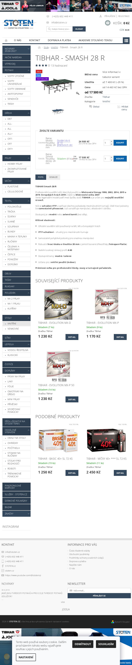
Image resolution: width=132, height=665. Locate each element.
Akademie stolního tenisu (96, 40)
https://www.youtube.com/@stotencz (23, 575)
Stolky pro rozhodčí (14, 462)
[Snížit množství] (111, 144)
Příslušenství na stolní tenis (15, 422)
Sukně (11, 221)
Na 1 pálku (14, 303)
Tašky (8, 279)
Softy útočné (16, 76)
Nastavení (26, 657)
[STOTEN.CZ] (21, 24)
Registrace (124, 16)
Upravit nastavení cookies (57, 621)
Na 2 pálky (14, 298)
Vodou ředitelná (18, 350)
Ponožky (13, 259)
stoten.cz (9, 570)
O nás (17, 40)
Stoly (8, 317)
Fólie (11, 386)
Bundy (11, 231)
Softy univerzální (15, 82)
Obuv (8, 273)
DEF (10, 118)
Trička (11, 211)
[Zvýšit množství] (111, 141)
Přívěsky (13, 404)
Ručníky (12, 241)
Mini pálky (14, 399)
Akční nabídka (13, 57)
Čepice (11, 254)
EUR (127, 29)
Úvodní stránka (6, 40)
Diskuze (53, 177)
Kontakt (34, 40)
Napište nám (75, 564)
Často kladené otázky (79, 550)
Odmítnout (83, 644)
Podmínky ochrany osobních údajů (86, 557)
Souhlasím (106, 644)
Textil (8, 200)
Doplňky (13, 264)
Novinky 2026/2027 (10, 49)
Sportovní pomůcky (14, 411)
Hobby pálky (15, 163)
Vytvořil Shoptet (122, 621)
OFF (10, 143)
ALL (9, 128)
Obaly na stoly (17, 437)
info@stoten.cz (12, 551)
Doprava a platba (59, 40)
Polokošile (14, 206)
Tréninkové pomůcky (14, 475)
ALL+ (10, 133)
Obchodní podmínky (79, 554)
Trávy (11, 103)
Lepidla (9, 344)
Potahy (9, 70)
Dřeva (8, 113)
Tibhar (106, 96)
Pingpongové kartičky (13, 486)
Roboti (12, 468)
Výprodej (10, 63)
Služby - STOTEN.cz (16, 494)
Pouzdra (10, 292)
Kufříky (12, 308)
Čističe (9, 364)
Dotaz (96, 106)
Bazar (8, 507)
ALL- (10, 123)
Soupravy (13, 226)
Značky (9, 513)
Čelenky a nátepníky (13, 248)
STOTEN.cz (10, 565)
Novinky (8, 584)
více (63, 602)
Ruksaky (9, 286)
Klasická (13, 355)
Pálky (8, 158)
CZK (122, 29)
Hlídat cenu (125, 108)
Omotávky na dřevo (15, 393)
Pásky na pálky (16, 376)
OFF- (10, 138)
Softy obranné (17, 88)
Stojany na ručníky (14, 454)
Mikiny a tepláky (17, 236)
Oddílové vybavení (10, 431)
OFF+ (10, 148)
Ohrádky (13, 443)
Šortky (12, 216)
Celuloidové (15, 191)
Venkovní (13, 328)
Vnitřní (12, 323)
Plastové (13, 186)
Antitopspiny (15, 93)
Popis (41, 177)
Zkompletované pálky (17, 170)
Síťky (8, 337)
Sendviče (13, 98)
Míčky (8, 180)
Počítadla (14, 447)
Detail (72, 337)
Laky (10, 381)
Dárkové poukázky (16, 500)
